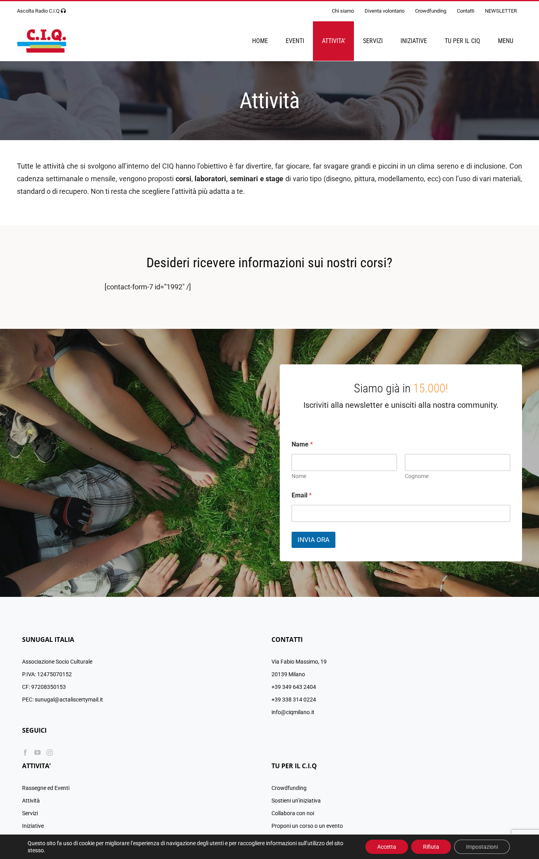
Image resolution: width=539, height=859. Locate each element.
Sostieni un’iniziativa (296, 800)
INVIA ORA (313, 540)
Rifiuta (431, 847)
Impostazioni (482, 847)
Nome (299, 476)
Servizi (30, 813)
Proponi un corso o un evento (307, 826)
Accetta (386, 847)
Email (302, 495)
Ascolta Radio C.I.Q (38, 11)
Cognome (417, 476)
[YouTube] (37, 752)
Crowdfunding (289, 788)
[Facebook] (25, 752)
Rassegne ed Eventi (45, 788)
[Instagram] (50, 752)
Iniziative (33, 826)
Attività (31, 800)
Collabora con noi (292, 813)
